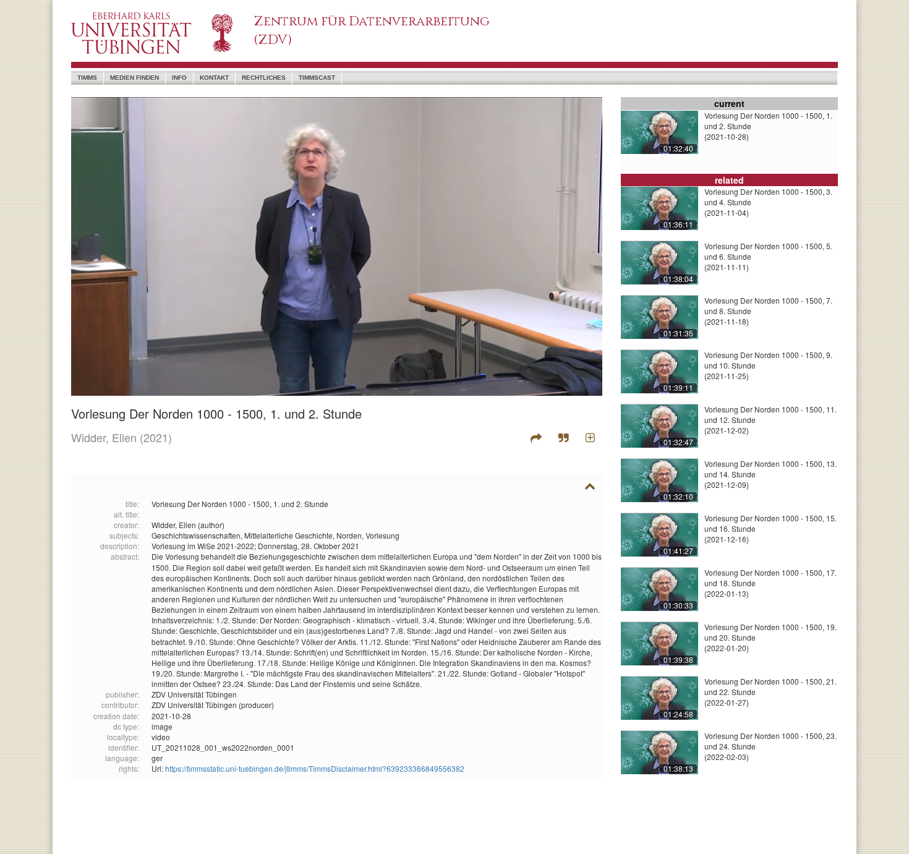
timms (87, 77)
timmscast (317, 77)
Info (179, 77)
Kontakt (214, 77)
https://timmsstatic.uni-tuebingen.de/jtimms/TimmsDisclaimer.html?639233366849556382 (314, 768)
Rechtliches (264, 77)
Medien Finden (134, 77)
